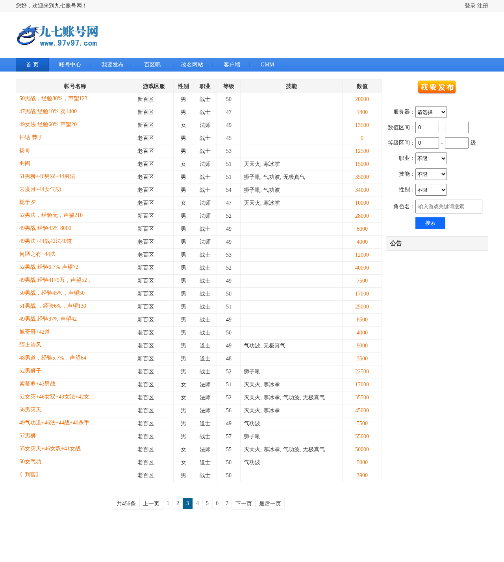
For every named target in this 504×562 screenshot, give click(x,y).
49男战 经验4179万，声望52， (56, 280)
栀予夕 (27, 202)
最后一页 (270, 504)
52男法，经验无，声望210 (51, 215)
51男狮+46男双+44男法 (47, 176)
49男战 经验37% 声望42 (48, 319)
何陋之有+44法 (37, 254)
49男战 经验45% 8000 (45, 228)
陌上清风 (30, 345)
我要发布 (113, 65)
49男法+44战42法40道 (45, 241)
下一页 (243, 504)
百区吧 (152, 65)
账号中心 (70, 65)
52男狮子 (30, 371)
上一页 (151, 504)
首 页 (32, 65)
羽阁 (24, 163)
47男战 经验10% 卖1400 (48, 111)
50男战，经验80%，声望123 (53, 98)
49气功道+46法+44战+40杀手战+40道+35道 (58, 423)
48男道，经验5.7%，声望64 (52, 358)
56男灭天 (30, 410)
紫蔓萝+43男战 (37, 384)
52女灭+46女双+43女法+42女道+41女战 (58, 397)
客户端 (232, 65)
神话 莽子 (31, 137)
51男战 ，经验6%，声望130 (52, 306)
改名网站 (192, 65)
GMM (267, 65)
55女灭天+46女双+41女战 (50, 449)
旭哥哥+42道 (34, 332)
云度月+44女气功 (40, 189)
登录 (470, 6)
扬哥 (24, 150)
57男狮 (27, 436)
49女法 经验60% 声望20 (48, 124)
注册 (482, 6)
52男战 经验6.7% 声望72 (48, 267)
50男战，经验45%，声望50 (52, 293)
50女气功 (30, 462)
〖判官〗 (30, 475)
